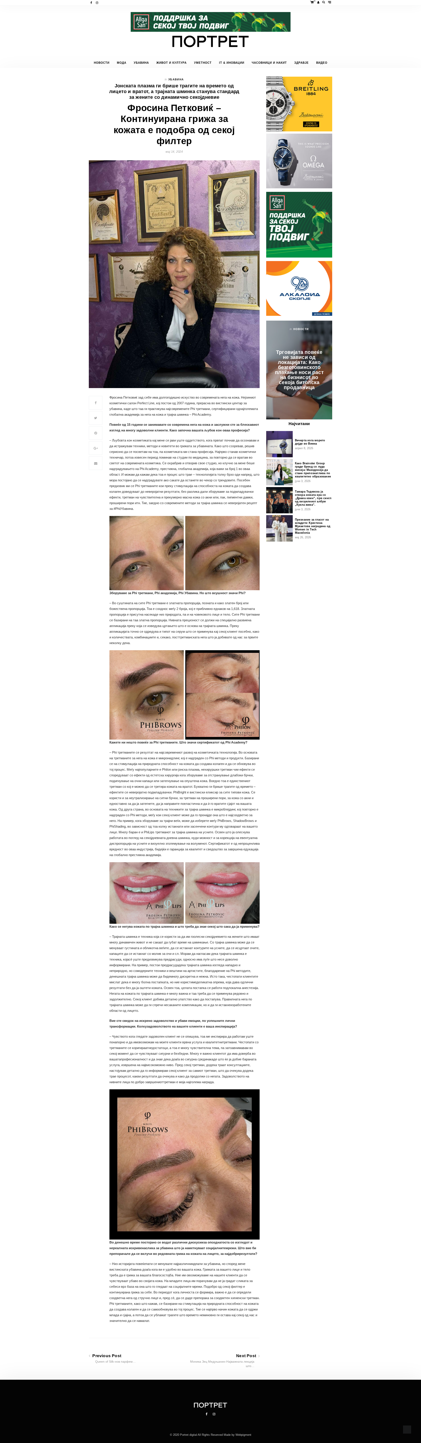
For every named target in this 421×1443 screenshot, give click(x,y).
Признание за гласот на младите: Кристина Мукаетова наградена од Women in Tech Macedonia (312, 526)
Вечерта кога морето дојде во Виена (310, 442)
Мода (121, 62)
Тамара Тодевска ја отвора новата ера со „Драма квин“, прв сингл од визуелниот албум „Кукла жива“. (313, 498)
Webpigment (243, 1434)
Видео (321, 62)
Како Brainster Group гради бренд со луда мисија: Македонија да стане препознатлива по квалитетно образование (313, 470)
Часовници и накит (269, 62)
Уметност (203, 62)
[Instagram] (97, 2)
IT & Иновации (231, 62)
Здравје (301, 62)
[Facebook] (91, 2)
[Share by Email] (95, 463)
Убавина (141, 62)
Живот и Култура (171, 62)
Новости (101, 62)
